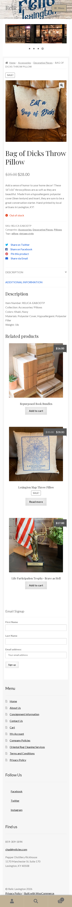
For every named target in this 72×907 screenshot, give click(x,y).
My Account (17, 733)
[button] (61, 85)
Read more (36, 501)
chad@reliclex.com (16, 849)
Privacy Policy (18, 760)
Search (36, 901)
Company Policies (20, 740)
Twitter (15, 800)
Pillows (58, 229)
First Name (11, 622)
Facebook (16, 791)
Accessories (24, 62)
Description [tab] (14, 272)
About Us (15, 707)
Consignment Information (24, 714)
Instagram (16, 809)
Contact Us (16, 720)
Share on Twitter (20, 244)
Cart (12, 727)
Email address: (13, 649)
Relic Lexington (24, 7)
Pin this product (20, 253)
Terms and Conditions (22, 753)
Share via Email (19, 258)
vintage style (26, 233)
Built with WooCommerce (39, 893)
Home (12, 62)
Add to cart (36, 410)
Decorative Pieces (43, 62)
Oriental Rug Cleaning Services (27, 747)
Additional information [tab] (24, 282)
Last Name (11, 635)
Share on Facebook (21, 249)
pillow (15, 233)
